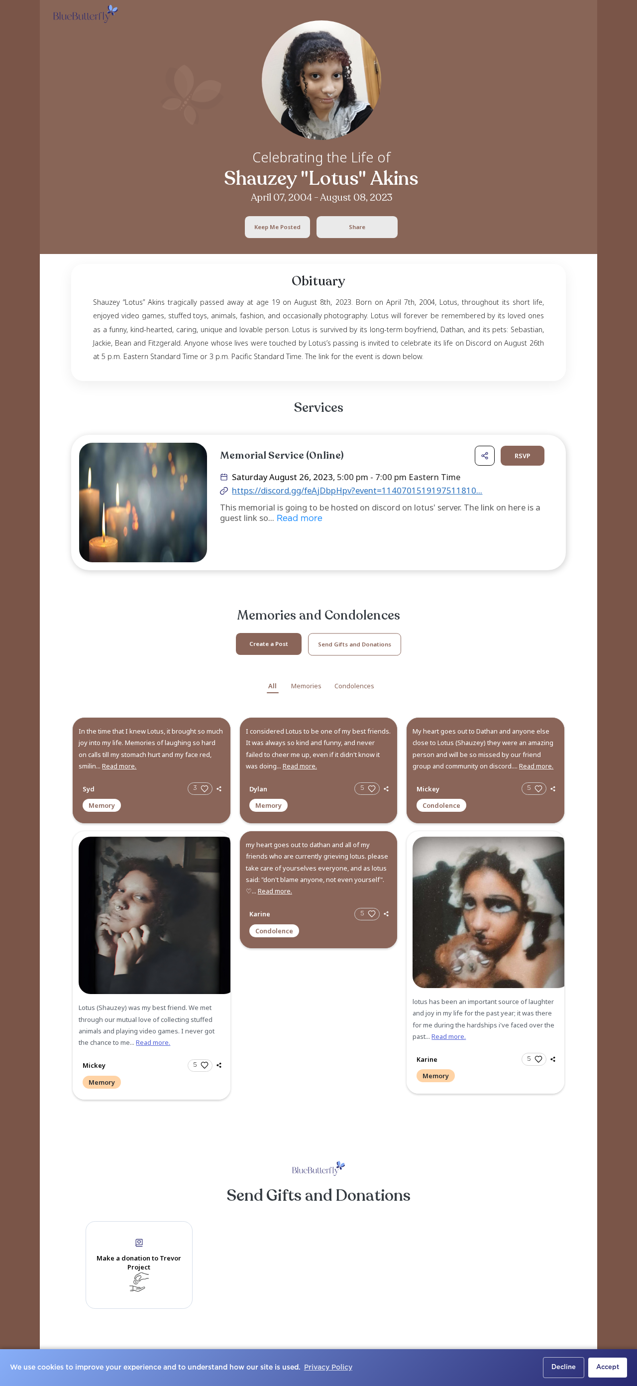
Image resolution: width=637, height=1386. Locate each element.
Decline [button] (563, 1367)
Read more (298, 518)
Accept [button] (607, 1367)
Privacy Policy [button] (328, 1368)
